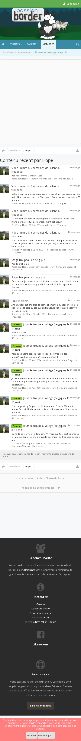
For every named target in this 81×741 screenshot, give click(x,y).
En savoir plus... (46, 735)
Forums (14, 44)
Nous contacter (25, 478)
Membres (48, 44)
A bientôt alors (18, 332)
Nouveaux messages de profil (51, 52)
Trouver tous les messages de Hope (21, 453)
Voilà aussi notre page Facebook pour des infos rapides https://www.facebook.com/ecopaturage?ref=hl (39, 355)
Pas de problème (20, 263)
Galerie (31, 44)
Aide (40, 478)
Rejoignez (30, 570)
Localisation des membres (17, 52)
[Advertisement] (40, 101)
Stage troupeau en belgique (28, 260)
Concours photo (40, 608)
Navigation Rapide (45, 622)
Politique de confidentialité (37, 487)
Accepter (31, 735)
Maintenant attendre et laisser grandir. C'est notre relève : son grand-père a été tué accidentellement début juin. (42, 220)
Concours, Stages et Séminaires (27, 445)
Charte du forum (55, 478)
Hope (25, 178)
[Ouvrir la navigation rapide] (77, 150)
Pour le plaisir (19, 301)
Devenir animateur (40, 613)
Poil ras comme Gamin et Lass (26, 175)
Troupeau (68, 178)
